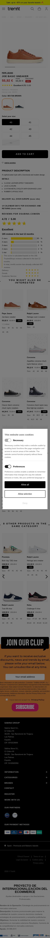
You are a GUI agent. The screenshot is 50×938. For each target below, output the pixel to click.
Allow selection (25, 494)
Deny (25, 503)
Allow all (25, 485)
